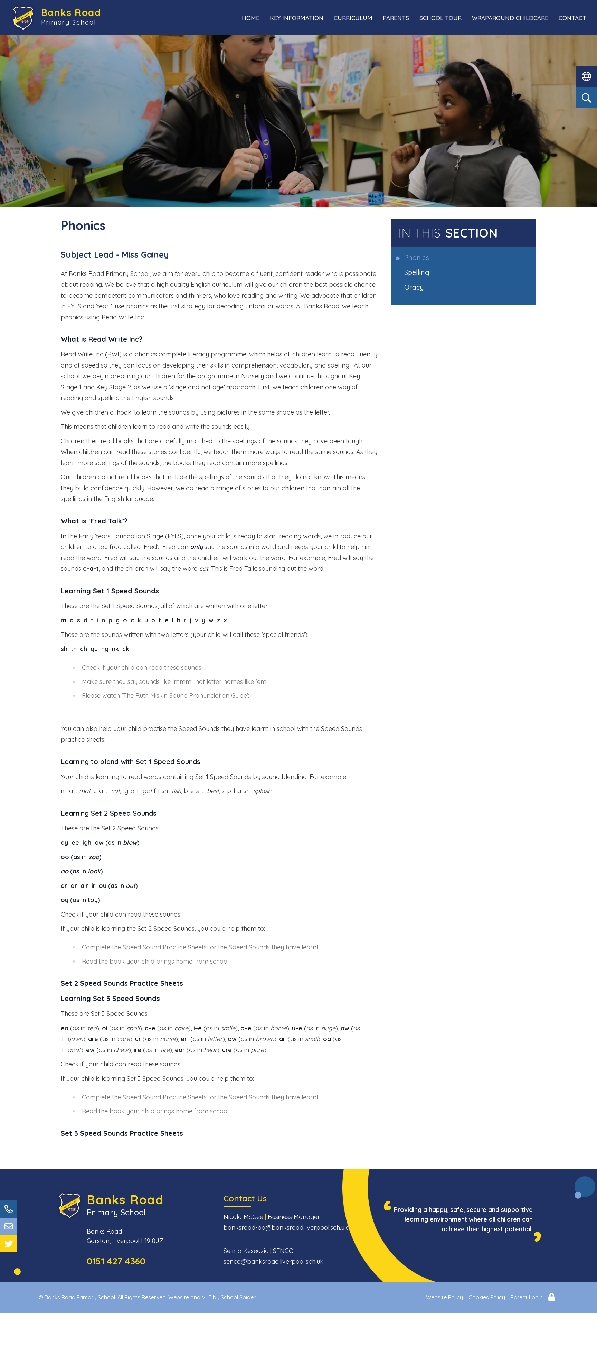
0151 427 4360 (116, 1261)
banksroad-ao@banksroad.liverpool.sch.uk (286, 1228)
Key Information (296, 17)
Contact (572, 17)
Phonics (417, 257)
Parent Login (527, 1297)
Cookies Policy (486, 1297)
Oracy (414, 287)
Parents (396, 17)
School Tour (440, 17)
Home (250, 17)
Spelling (417, 272)
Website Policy (444, 1297)
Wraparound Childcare (510, 17)
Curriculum (353, 17)
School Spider (238, 1297)
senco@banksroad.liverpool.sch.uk (273, 1261)
